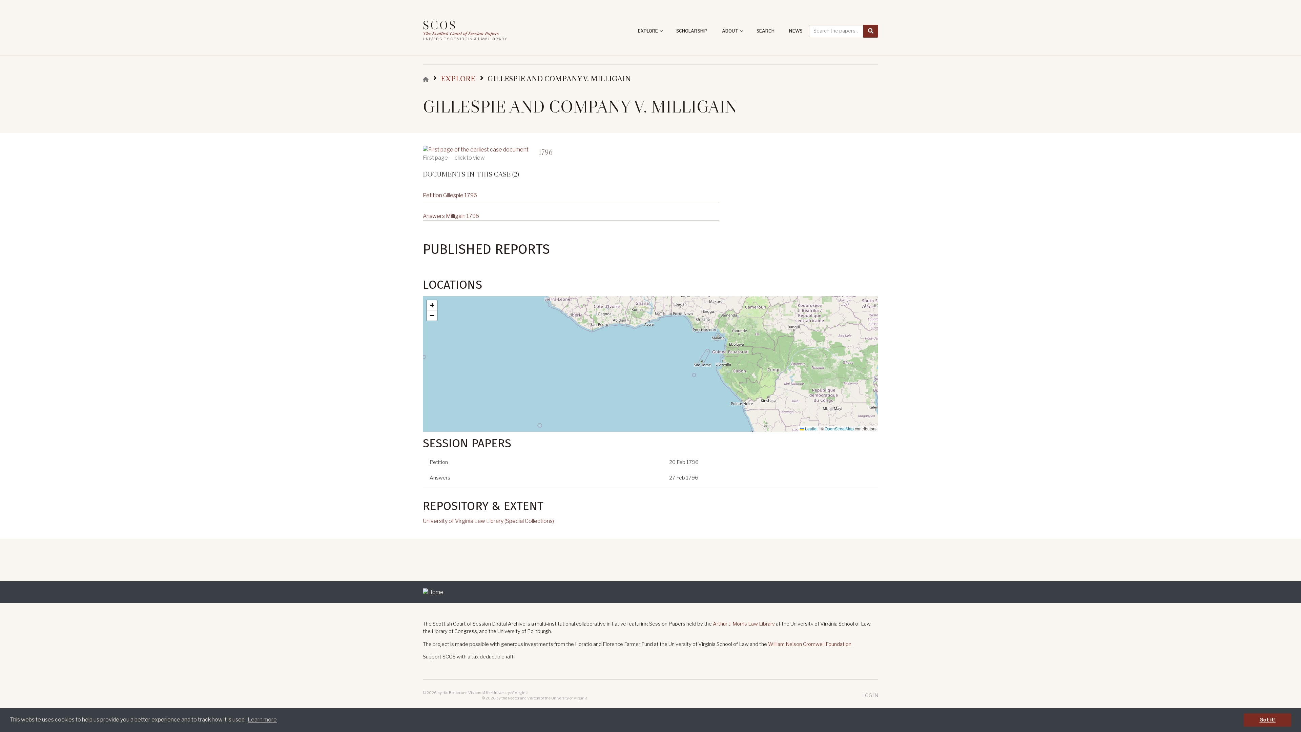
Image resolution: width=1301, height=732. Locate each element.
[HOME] (426, 79)
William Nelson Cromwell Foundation (809, 644)
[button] (432, 305)
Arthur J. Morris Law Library (744, 624)
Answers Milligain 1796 (451, 216)
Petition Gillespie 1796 (450, 195)
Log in (870, 695)
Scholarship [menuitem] (691, 31)
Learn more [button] (262, 719)
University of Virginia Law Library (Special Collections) (488, 521)
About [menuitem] (733, 33)
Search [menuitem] (766, 31)
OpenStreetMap (839, 428)
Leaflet (811, 428)
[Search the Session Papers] (870, 31)
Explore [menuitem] (650, 33)
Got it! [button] (1267, 720)
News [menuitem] (796, 31)
